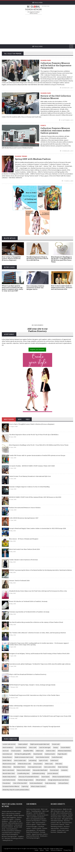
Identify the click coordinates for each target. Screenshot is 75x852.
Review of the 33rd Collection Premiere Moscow (56, 97)
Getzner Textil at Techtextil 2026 (19, 580)
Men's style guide (7, 815)
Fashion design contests (25, 780)
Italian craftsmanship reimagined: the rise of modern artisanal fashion (31, 706)
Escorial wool (54, 770)
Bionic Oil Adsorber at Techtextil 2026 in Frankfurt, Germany (28, 601)
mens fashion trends (42, 757)
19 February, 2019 (67, 151)
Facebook (34, 848)
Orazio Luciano (16, 751)
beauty (56, 747)
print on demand (53, 773)
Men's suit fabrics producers (35, 817)
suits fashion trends (9, 780)
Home (36, 850)
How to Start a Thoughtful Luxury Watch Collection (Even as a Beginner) (11, 258)
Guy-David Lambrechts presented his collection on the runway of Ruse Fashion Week (36, 622)
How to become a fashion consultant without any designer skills (35, 287)
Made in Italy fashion (9, 777)
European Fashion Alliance (11, 786)
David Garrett (38, 754)
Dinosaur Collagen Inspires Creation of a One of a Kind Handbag (29, 487)
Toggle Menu (38, 2)
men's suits (17, 811)
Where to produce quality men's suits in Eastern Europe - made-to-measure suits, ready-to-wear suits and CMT (13, 288)
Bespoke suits (61, 832)
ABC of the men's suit (57, 811)
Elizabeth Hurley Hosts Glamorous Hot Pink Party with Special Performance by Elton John (38, 591)
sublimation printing (38, 773)
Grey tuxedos (38, 764)
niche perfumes (63, 783)
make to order (50, 751)
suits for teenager (44, 747)
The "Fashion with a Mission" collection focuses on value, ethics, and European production (37, 633)
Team (47, 850)
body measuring (50, 783)
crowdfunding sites (23, 773)
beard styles (45, 777)
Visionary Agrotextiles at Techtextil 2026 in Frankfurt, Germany (29, 612)
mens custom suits (20, 760)
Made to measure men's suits (24, 757)
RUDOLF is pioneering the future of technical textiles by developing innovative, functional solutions (40, 570)
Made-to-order (67, 809)
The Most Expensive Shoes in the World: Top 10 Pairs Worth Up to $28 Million (37, 258)
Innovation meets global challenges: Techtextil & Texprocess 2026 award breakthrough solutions (40, 664)
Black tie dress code (9, 764)
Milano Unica (7, 767)
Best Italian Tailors (19, 767)
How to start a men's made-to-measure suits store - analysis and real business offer (61, 287)
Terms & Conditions (56, 850)
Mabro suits (49, 764)
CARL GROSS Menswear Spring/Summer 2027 (23, 518)
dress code (32, 747)
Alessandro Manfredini (40, 770)
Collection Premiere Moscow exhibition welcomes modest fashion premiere (55, 130)
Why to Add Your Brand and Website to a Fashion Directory (27, 674)
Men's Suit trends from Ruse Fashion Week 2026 (24, 549)
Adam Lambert (22, 744)
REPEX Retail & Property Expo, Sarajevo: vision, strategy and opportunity (32, 685)
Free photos (6, 783)
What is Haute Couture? (38, 786)
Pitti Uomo (59, 764)
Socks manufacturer (36, 783)
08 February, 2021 (67, 88)
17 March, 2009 (68, 181)
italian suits (39, 751)
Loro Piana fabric (21, 747)
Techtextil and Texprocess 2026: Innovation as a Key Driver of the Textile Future (34, 695)
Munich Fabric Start (8, 773)
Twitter (40, 848)
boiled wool (54, 760)
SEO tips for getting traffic (22, 754)
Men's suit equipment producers (36, 819)
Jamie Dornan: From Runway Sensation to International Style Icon (30, 476)
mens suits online (49, 767)
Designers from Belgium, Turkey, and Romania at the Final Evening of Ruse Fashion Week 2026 (39, 653)
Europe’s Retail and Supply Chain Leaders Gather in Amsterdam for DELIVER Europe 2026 (37, 528)
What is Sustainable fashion (61, 777)
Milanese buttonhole (64, 751)
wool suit (5, 751)
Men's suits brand (8, 770)
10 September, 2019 (67, 120)
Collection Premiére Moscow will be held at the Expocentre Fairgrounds (56, 65)
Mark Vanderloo (8, 747)
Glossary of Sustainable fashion (29, 777)
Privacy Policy (67, 850)
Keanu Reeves (7, 757)
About (42, 850)
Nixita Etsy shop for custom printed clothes (16, 790)
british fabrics (7, 760)
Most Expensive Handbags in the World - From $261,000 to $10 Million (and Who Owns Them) (61, 259)
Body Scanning (62, 767)
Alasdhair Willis (28, 751)
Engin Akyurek (62, 754)
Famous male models (23, 770)
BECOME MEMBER (37, 325)
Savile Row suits (57, 757)
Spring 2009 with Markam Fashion (33, 159)
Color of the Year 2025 (20, 783)
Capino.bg (25, 786)
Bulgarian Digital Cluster (56, 848)
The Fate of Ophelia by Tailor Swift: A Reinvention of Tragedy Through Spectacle (34, 726)
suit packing (32, 760)
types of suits (43, 760)
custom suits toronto (9, 744)
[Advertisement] (50, 28)
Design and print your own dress (58, 780)
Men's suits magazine (9, 817)
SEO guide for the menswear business (62, 820)
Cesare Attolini (65, 747)
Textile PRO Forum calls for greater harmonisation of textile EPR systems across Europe (37, 455)
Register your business (37, 349)
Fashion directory (19, 815)
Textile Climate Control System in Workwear (23, 560)
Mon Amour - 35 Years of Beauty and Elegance (23, 539)
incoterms (64, 770)
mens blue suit (7, 754)
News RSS (46, 848)
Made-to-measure (56, 809)
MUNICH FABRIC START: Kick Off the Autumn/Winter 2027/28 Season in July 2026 (35, 497)
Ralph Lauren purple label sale (39, 744)
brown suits (55, 744)
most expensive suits (34, 767)
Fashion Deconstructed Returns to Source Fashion (24, 507)
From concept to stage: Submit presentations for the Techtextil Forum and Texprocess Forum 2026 (40, 716)
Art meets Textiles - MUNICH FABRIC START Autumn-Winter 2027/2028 (32, 466)
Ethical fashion (40, 780)
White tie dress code (24, 764)
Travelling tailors (36, 811)
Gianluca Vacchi (50, 754)
